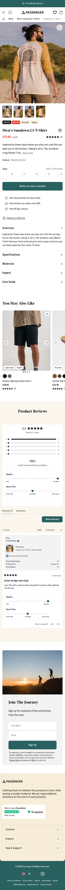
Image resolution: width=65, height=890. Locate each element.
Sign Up (33, 745)
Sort (39, 530)
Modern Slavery (33, 884)
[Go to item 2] (18, 111)
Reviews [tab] (7, 512)
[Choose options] (47, 314)
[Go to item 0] (7, 111)
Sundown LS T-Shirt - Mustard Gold (28, 550)
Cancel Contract (46, 884)
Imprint (55, 881)
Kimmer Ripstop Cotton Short (16, 381)
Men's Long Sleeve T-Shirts (28, 19)
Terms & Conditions (14, 881)
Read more (28, 153)
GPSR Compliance (19, 884)
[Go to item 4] (40, 111)
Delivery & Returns (16, 218)
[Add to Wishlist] (60, 130)
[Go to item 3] (29, 111)
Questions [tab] (21, 512)
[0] (55, 12)
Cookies (37, 881)
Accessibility (46, 881)
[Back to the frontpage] (3, 19)
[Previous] (6, 343)
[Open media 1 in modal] (60, 27)
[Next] (46, 343)
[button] (54, 137)
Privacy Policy (28, 881)
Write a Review (54, 520)
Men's (11, 19)
